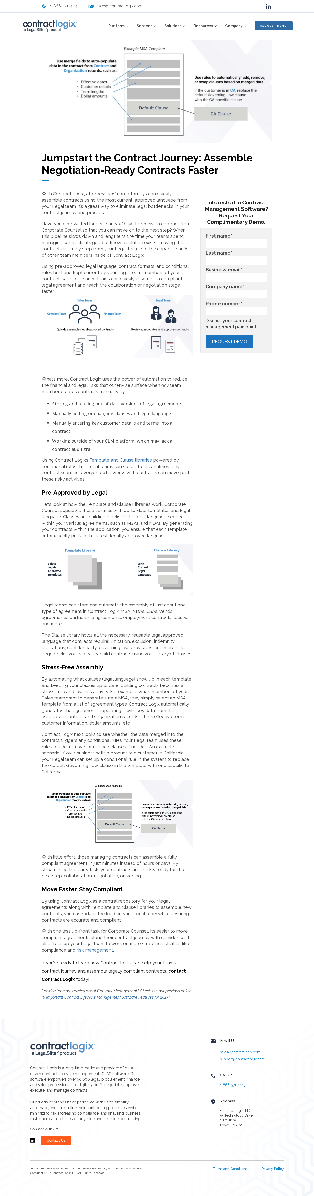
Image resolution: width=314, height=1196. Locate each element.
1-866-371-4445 (232, 1085)
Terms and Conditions (230, 1169)
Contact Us (56, 1140)
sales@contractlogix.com (120, 6)
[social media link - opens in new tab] (268, 6)
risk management (95, 950)
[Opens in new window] (32, 1142)
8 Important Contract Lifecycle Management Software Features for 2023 (105, 997)
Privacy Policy (273, 1169)
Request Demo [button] (273, 25)
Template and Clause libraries (120, 460)
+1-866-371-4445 (64, 6)
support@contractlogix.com (242, 1059)
